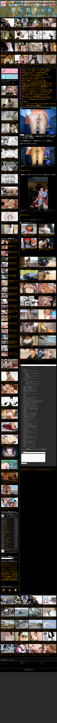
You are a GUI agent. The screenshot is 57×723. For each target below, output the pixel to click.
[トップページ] (3, 3)
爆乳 (16, 576)
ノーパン (55, 108)
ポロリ (12, 570)
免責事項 (21, 663)
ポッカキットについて (4, 663)
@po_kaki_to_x (40, 219)
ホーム (2, 662)
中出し (13, 571)
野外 (4, 580)
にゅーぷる (5, 527)
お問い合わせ (42, 663)
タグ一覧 (41, 662)
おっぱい (6, 563)
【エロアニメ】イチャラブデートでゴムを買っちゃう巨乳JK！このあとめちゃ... (37, 77)
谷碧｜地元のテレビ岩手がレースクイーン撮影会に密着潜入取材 (34, 72)
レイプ (4, 571)
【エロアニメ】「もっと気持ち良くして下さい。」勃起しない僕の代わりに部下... (37, 91)
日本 (13, 575)
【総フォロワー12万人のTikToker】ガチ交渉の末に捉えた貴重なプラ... (35, 81)
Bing (4, 536)
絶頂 (11, 578)
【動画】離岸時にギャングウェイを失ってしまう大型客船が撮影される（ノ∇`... (37, 86)
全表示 (3, 554)
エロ (21, 108)
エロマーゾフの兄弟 (6, 537)
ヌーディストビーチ (9, 568)
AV (2, 563)
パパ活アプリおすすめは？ (7, 548)
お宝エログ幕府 (5, 540)
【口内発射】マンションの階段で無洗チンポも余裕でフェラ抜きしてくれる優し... (37, 83)
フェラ (52, 108)
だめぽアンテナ (5, 523)
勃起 (7, 573)
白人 (2, 578)
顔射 (12, 580)
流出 (5, 576)
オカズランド (5, 529)
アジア (11, 563)
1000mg (4, 534)
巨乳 (6, 574)
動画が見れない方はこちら (25, 170)
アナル (15, 563)
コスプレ (9, 566)
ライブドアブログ (6, 543)
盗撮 (5, 578)
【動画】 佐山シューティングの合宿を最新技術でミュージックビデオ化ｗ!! (36, 96)
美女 (13, 578)
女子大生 (15, 573)
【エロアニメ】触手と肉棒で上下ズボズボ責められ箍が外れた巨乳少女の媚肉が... (37, 97)
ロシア (9, 571)
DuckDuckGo (5, 544)
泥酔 (2, 576)
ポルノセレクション (6, 533)
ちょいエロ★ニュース (6, 530)
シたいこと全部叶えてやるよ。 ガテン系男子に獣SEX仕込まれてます (35, 94)
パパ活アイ (5, 547)
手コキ (10, 574)
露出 (6, 580)
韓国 (10, 580)
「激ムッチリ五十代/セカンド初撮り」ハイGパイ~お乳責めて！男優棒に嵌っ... (36, 69)
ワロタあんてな (5, 526)
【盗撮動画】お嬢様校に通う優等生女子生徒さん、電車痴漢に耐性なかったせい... (37, 85)
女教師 (3, 574)
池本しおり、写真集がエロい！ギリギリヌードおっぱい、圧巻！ (34, 80)
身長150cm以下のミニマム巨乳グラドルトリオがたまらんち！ (33, 88)
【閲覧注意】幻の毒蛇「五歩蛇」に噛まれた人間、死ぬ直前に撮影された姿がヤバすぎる (47, 469)
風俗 (15, 580)
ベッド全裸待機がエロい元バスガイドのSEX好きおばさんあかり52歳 (35, 74)
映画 (16, 574)
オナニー (10, 565)
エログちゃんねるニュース (7, 541)
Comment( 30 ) (54, 365)
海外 (9, 577)
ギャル (4, 566)
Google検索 (5, 520)
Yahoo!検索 (5, 522)
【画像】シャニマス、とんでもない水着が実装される (32, 75)
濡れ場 (13, 576)
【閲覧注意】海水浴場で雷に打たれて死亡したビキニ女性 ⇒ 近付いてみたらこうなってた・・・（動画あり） (29, 470)
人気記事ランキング (23, 662)
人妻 (4, 573)
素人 (8, 578)
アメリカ (4, 565)
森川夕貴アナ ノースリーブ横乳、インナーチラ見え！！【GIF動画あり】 (36, 70)
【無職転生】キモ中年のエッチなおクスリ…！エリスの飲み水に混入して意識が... (37, 89)
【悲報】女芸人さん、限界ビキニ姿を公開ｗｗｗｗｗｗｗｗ (33, 78)
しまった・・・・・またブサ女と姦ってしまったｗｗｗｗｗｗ (33, 99)
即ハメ (10, 573)
